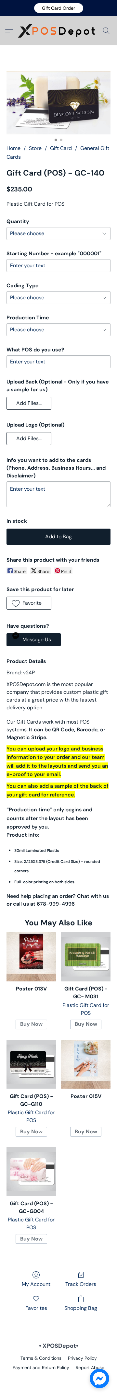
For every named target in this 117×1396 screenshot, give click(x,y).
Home (13, 148)
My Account (36, 1284)
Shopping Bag (80, 1308)
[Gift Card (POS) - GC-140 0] (58, 102)
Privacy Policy (82, 1358)
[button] (58, 8)
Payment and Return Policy (41, 1367)
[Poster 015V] (85, 1064)
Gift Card (61, 148)
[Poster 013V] (31, 956)
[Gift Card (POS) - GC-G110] (31, 1064)
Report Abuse (90, 1367)
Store (35, 148)
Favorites (36, 1308)
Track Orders (80, 1284)
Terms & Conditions (40, 1358)
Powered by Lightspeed (59, 1378)
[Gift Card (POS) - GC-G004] (31, 1171)
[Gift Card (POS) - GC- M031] (85, 956)
